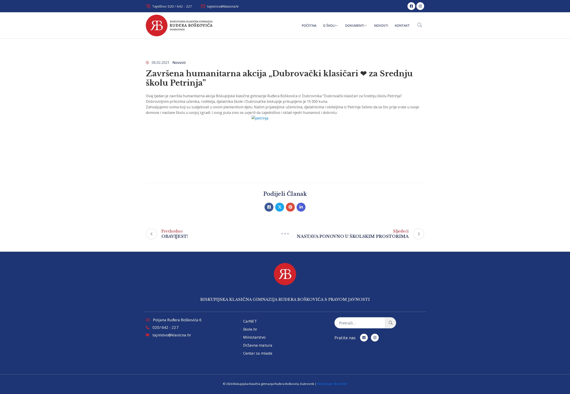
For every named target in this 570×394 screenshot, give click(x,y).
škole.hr (250, 329)
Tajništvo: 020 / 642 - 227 (172, 6)
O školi (329, 25)
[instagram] (420, 6)
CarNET (250, 321)
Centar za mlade (258, 353)
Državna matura (258, 345)
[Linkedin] (301, 207)
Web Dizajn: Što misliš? (332, 384)
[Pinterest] (290, 207)
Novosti (381, 25)
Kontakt (402, 25)
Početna (309, 25)
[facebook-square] (411, 6)
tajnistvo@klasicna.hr (223, 6)
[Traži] (390, 322)
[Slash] (285, 233)
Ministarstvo (254, 337)
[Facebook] (269, 207)
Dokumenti (354, 25)
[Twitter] (279, 207)
